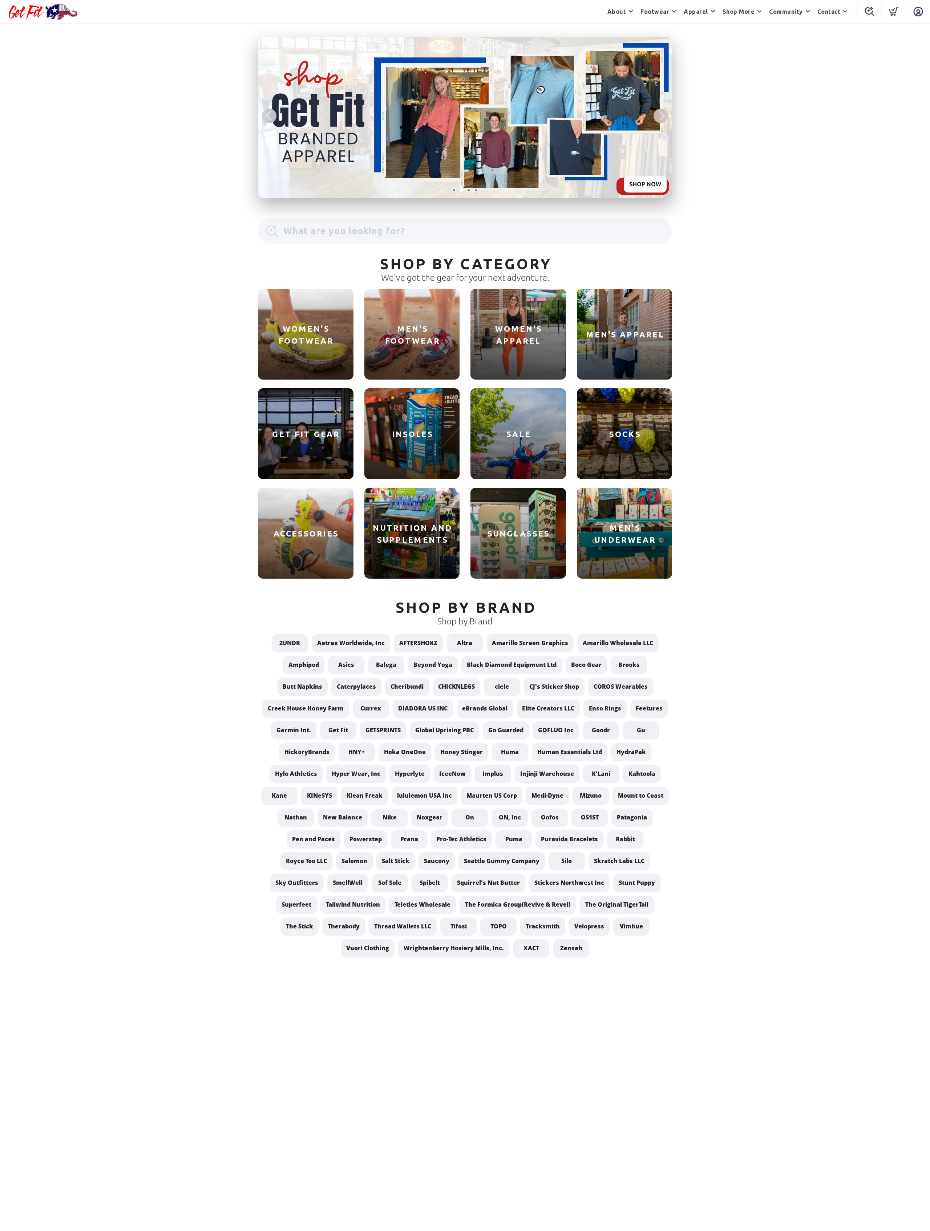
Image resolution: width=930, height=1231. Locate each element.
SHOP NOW (645, 184)
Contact (829, 11)
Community (786, 11)
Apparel (696, 11)
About (616, 11)
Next (661, 116)
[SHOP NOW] (465, 117)
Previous (269, 116)
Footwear (654, 11)
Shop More (739, 11)
